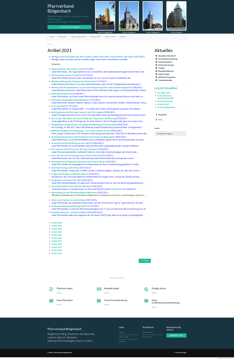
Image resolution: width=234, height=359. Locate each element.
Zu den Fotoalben (69, 27)
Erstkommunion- (164, 96)
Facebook (162, 115)
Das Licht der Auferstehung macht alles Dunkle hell (76, 155)
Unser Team (109, 36)
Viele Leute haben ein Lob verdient (68, 200)
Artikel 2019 (56, 241)
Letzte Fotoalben (166, 88)
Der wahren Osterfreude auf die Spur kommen (74, 149)
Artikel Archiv (163, 104)
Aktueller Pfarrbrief (167, 56)
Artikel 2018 (56, 244)
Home (51, 36)
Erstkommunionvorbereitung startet (69, 206)
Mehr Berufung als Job (62, 93)
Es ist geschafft (58, 106)
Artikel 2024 (56, 226)
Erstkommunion (165, 62)
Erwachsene (95, 36)
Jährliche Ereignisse (167, 77)
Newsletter (176, 335)
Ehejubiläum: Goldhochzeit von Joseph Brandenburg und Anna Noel (84, 124)
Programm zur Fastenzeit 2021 (66, 180)
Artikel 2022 (56, 232)
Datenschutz (148, 332)
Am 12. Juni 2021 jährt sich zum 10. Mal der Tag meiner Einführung (83, 118)
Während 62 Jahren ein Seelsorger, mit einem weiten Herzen (81, 130)
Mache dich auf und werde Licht (67, 69)
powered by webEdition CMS (226, 358)
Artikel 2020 (56, 238)
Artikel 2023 (56, 229)
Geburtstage (164, 74)
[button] (170, 120)
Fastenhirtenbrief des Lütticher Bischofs (71, 186)
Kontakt (122, 36)
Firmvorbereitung (166, 65)
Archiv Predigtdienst (166, 107)
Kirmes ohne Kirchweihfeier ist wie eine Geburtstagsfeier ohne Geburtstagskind (91, 87)
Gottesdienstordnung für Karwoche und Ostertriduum (78, 161)
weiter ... (60, 293)
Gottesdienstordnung (167, 59)
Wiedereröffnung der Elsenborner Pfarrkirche (73, 81)
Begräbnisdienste (166, 71)
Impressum (147, 337)
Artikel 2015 (56, 253)
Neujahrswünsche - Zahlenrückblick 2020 (71, 212)
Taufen (161, 68)
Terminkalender (165, 80)
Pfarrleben (62, 36)
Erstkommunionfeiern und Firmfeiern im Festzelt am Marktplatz (83, 137)
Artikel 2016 (56, 250)
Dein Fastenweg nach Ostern (65, 167)
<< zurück (144, 261)
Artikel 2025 (56, 223)
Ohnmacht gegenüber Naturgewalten (70, 100)
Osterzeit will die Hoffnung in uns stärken (72, 143)
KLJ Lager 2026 (163, 92)
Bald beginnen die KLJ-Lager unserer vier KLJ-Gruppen (77, 112)
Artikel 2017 (56, 247)
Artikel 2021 (56, 235)
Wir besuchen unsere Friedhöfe (66, 75)
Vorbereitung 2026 (165, 98)
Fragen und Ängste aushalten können (69, 174)
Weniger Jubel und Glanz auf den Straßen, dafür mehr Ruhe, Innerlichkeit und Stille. (92, 56)
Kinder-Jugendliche (78, 36)
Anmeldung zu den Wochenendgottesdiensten (74, 192)
